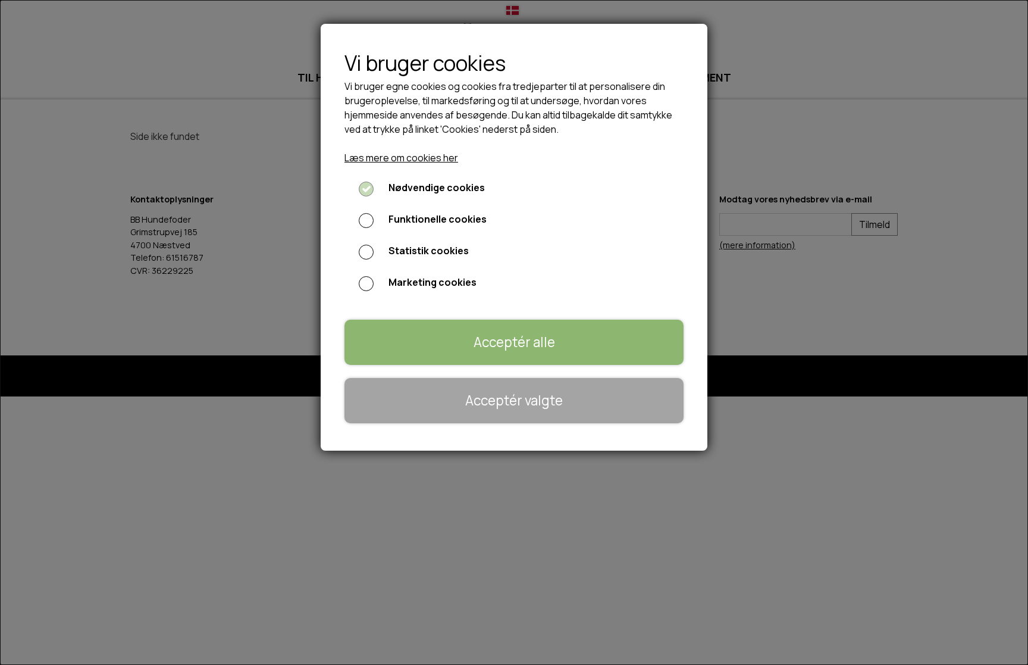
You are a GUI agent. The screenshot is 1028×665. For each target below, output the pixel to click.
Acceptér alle (514, 342)
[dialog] (514, 332)
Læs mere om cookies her (401, 157)
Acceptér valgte (514, 400)
